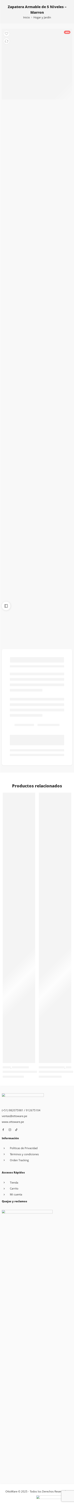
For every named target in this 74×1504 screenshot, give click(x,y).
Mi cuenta (16, 1194)
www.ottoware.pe (13, 1122)
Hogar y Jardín (42, 17)
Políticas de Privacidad (24, 1148)
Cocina (7, 1067)
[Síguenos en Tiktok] (16, 1129)
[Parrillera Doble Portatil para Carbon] (19, 928)
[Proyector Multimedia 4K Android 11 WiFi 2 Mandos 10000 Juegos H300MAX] (55, 928)
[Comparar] (6, 41)
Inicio (26, 17)
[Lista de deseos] (6, 33)
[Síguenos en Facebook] (3, 1129)
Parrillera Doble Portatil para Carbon (28, 1072)
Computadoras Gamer (52, 1067)
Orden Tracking (19, 1160)
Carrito (14, 1188)
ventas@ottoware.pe (14, 1116)
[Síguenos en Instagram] (9, 1129)
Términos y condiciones (24, 1154)
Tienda (14, 1182)
